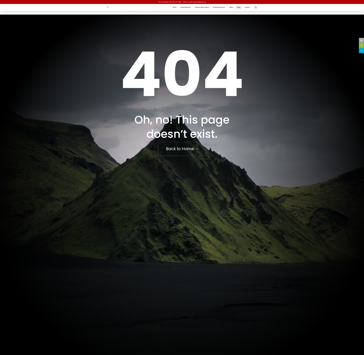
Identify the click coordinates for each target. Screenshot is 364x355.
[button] (182, 149)
